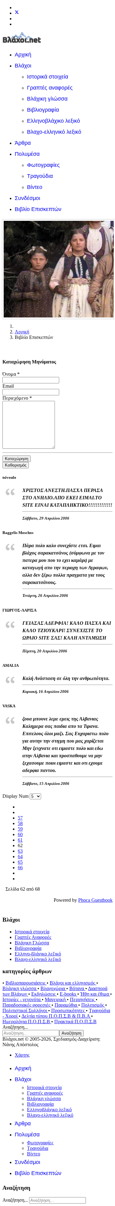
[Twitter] (17, 13)
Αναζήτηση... (15, 1027)
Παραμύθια (66, 1005)
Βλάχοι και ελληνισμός (73, 982)
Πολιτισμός (93, 1005)
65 (20, 862)
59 (20, 829)
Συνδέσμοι (27, 198)
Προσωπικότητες (68, 1010)
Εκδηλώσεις (44, 994)
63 (20, 851)
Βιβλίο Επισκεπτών (38, 209)
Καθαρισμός (15, 465)
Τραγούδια (40, 176)
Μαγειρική (56, 999)
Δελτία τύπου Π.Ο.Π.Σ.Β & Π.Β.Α (56, 1016)
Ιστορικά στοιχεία (47, 77)
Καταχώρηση (16, 458)
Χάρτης (22, 1055)
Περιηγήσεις (83, 999)
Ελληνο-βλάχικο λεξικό (38, 953)
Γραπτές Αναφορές (33, 937)
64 (20, 856)
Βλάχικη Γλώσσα (32, 942)
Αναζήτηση (71, 1033)
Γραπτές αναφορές (50, 88)
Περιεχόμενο (17, 398)
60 (20, 834)
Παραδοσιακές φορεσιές (27, 1005)
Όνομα (11, 374)
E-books (68, 994)
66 (20, 867)
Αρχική (23, 55)
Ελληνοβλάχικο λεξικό (53, 121)
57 (20, 817)
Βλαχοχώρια (53, 988)
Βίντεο (34, 187)
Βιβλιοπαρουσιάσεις (26, 982)
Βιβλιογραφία (43, 110)
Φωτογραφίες (43, 165)
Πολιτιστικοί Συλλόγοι (25, 1010)
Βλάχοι (23, 66)
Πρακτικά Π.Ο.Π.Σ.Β (75, 1021)
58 (20, 823)
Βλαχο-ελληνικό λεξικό (54, 132)
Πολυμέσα (27, 154)
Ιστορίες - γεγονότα (22, 999)
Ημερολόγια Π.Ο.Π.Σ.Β (26, 1021)
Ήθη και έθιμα (95, 994)
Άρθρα (23, 143)
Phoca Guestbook (95, 900)
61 (20, 840)
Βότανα (77, 988)
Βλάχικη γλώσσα (47, 99)
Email (8, 386)
